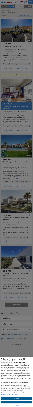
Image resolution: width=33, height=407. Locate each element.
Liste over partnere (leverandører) (10, 394)
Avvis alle (16, 402)
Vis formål (16, 405)
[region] (16, 382)
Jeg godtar (16, 398)
